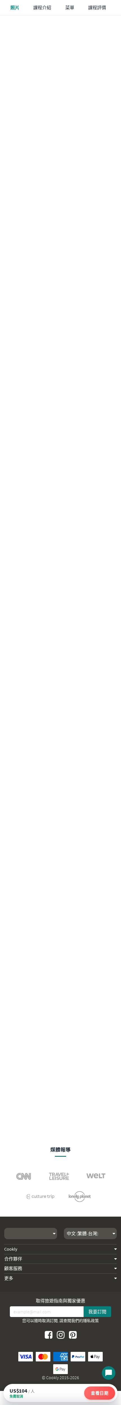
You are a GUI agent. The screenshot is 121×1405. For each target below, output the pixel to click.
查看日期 (99, 1393)
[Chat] (108, 1373)
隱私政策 (91, 1320)
